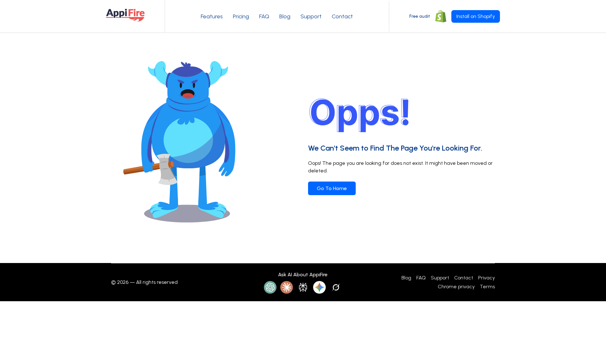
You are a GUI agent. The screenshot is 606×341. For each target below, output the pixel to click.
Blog (284, 16)
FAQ (264, 16)
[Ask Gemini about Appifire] (319, 287)
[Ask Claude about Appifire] (286, 287)
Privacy (486, 278)
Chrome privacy (456, 287)
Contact (342, 16)
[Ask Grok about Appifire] (336, 287)
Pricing (241, 16)
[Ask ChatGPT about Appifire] (270, 287)
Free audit (419, 16)
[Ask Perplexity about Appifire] (303, 287)
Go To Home (332, 188)
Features (212, 16)
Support (311, 16)
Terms (487, 287)
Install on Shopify (475, 16)
